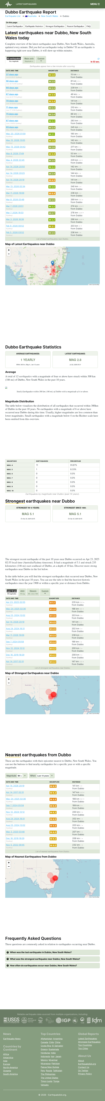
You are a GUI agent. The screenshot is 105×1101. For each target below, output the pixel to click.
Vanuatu (45, 1085)
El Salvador (57, 1045)
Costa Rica (46, 1045)
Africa (6, 1054)
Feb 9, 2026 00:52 (15, 226)
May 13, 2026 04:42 (15, 146)
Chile (51, 1042)
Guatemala (54, 1049)
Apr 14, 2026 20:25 (15, 173)
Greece (44, 1049)
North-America (10, 1067)
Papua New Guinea (50, 1067)
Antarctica (8, 1057)
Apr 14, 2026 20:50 (15, 166)
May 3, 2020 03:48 (15, 831)
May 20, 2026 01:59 (15, 133)
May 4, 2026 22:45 (15, 160)
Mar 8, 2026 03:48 (15, 199)
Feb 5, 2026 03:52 (15, 232)
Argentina (57, 1038)
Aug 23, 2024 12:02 (15, 615)
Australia (31, 16)
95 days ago (12, 127)
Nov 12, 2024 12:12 (15, 648)
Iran (52, 1056)
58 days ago (12, 81)
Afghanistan (46, 1038)
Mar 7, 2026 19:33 (14, 212)
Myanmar (53, 1060)
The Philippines (48, 1074)
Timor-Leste (46, 1081)
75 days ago (12, 114)
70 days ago (12, 100)
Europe (6, 1064)
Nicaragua (46, 1063)
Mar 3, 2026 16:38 (15, 219)
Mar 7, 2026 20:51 (14, 206)
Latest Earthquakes (26, 4)
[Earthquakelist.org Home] (9, 4)
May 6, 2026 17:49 (15, 153)
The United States (49, 1077)
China (57, 1042)
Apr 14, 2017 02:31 (15, 661)
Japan (58, 1056)
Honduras (45, 1053)
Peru (43, 1070)
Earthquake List (12, 16)
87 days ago (12, 120)
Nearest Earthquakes (75, 26)
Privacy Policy (85, 1073)
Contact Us (83, 1067)
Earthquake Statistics (34, 26)
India (53, 1053)
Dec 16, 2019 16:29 (15, 654)
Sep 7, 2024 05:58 (15, 641)
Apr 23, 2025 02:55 (15, 602)
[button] (52, 263)
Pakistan (55, 1063)
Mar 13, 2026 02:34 (15, 186)
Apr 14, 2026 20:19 (15, 179)
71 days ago (12, 107)
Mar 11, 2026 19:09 (15, 193)
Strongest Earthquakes (55, 26)
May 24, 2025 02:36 (16, 608)
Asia (5, 1060)
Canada (44, 1042)
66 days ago (12, 87)
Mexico (44, 1060)
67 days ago (12, 94)
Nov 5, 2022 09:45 (15, 845)
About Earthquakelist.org (87, 1062)
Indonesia (45, 1056)
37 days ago (12, 74)
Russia (49, 1070)
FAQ (89, 26)
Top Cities (83, 1048)
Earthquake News (11, 1038)
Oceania (7, 1070)
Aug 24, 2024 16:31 (15, 628)
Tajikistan (57, 1070)
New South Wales (49, 16)
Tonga (56, 1081)
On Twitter (83, 1070)
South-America (10, 1074)
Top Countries (85, 1045)
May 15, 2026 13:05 (15, 140)
